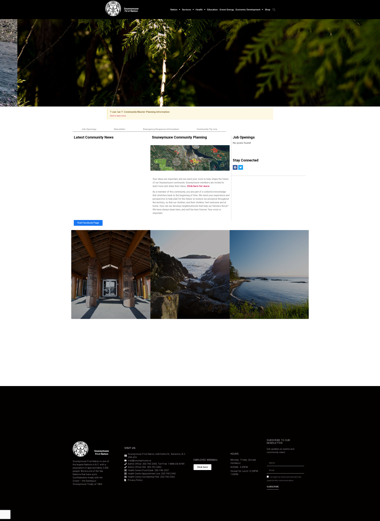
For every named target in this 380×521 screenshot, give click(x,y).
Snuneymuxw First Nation (131, 9)
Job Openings (89, 129)
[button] (274, 10)
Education (212, 9)
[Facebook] (235, 167)
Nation (173, 9)
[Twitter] (240, 167)
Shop (267, 9)
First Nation (101, 454)
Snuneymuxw (101, 451)
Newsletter (119, 129)
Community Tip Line (207, 129)
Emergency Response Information (161, 129)
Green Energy (227, 9)
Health (199, 9)
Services (186, 9)
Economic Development (248, 9)
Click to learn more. (118, 116)
